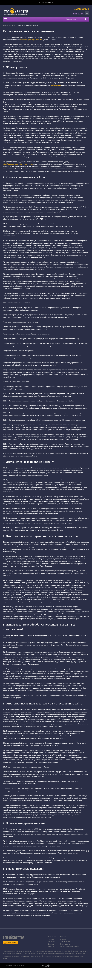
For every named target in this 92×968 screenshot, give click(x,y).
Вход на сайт (78, 13)
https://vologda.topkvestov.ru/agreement (18, 164)
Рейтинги (51, 939)
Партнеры (51, 942)
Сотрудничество (65, 942)
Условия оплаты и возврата (69, 946)
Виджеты (63, 939)
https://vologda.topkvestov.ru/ (31, 40)
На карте (51, 946)
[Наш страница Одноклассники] (46, 965)
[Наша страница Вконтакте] (43, 965)
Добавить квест (10, 942)
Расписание (52, 937)
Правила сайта (65, 944)
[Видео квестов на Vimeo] (48, 965)
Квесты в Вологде (9, 25)
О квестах (51, 944)
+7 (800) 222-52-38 (82, 8)
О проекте (63, 937)
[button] (87, 13)
